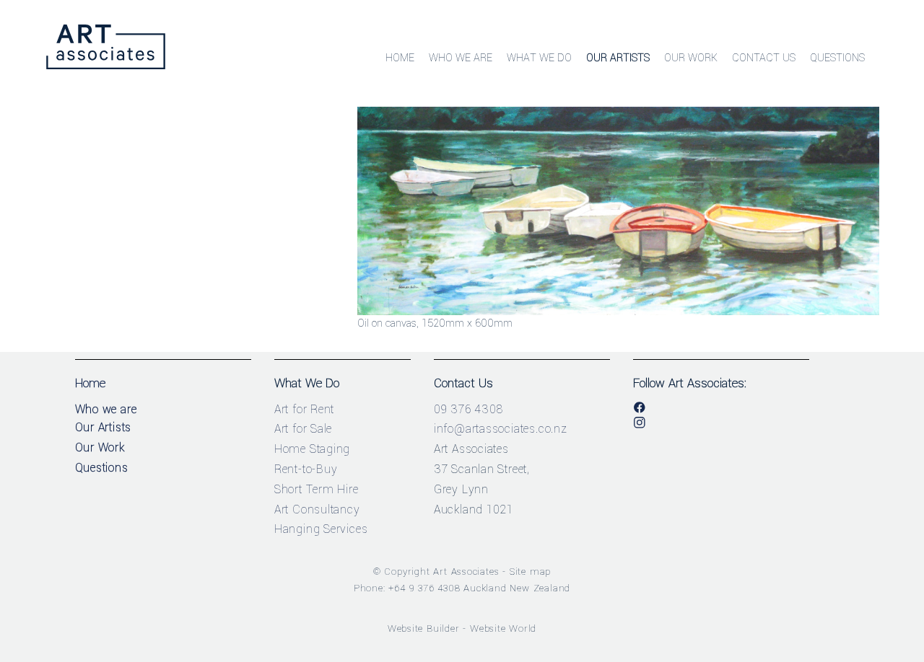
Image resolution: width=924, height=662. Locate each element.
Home (399, 58)
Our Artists (618, 58)
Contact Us (764, 58)
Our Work (691, 58)
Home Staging (312, 449)
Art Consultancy (317, 509)
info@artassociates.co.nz (500, 428)
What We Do (539, 58)
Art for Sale (303, 428)
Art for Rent (304, 409)
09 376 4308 (468, 409)
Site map (530, 571)
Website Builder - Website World (462, 628)
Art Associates (466, 571)
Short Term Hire (316, 489)
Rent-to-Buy (306, 469)
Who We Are (460, 58)
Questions (837, 58)
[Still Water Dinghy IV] (618, 311)
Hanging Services (321, 529)
